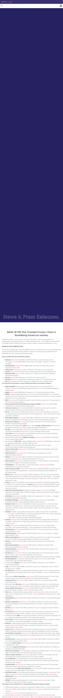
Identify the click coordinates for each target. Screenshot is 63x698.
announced (15, 360)
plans (11, 377)
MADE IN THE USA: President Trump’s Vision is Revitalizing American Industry (30, 697)
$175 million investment (49, 592)
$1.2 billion (12, 514)
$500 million (12, 517)
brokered (14, 341)
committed (22, 687)
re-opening (14, 362)
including (56, 476)
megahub (45, 362)
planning (17, 369)
